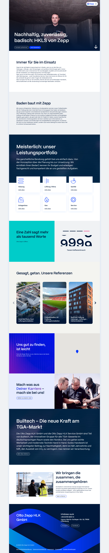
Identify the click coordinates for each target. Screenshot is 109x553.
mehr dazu (21, 189)
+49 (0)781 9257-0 (67, 517)
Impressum (50, 549)
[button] (77, 351)
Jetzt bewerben (35, 47)
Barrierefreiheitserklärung (24, 549)
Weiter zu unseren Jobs (24, 398)
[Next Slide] (95, 302)
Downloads (58, 549)
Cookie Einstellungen (69, 549)
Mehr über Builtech (23, 454)
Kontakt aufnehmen (22, 47)
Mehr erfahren (61, 496)
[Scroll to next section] (96, 46)
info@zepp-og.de (67, 514)
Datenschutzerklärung (39, 549)
